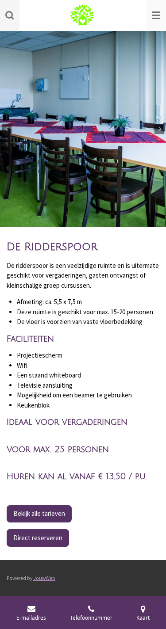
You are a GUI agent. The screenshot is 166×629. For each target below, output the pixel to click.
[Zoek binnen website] (9, 15)
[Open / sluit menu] (156, 15)
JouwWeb (44, 578)
